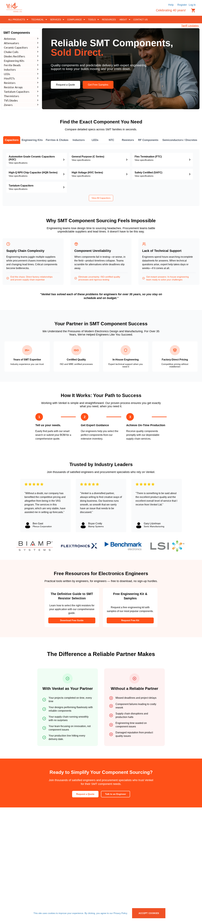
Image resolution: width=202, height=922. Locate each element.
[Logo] (14, 11)
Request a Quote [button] (65, 84)
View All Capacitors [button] (101, 198)
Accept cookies (149, 913)
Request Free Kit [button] (130, 620)
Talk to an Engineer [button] (115, 794)
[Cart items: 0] (193, 10)
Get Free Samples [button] (98, 84)
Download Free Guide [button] (71, 620)
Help (171, 4)
